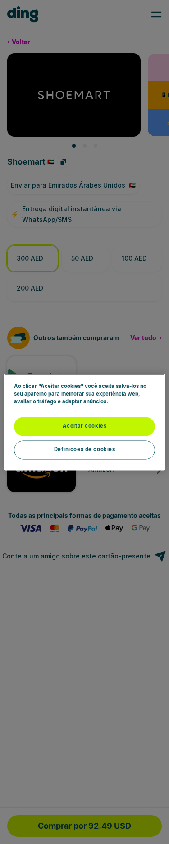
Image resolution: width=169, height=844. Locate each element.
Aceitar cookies (85, 426)
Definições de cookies (84, 449)
